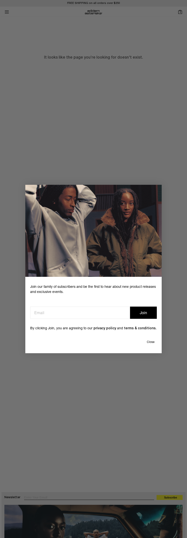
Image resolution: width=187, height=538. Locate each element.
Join (143, 312)
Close (150, 342)
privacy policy (105, 328)
